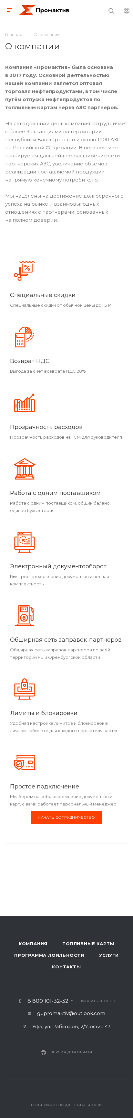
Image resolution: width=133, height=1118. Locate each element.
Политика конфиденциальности (66, 1105)
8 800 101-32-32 (47, 1001)
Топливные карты (88, 943)
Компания (33, 943)
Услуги (109, 955)
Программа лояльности (49, 955)
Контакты (66, 966)
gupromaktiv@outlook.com (71, 1013)
